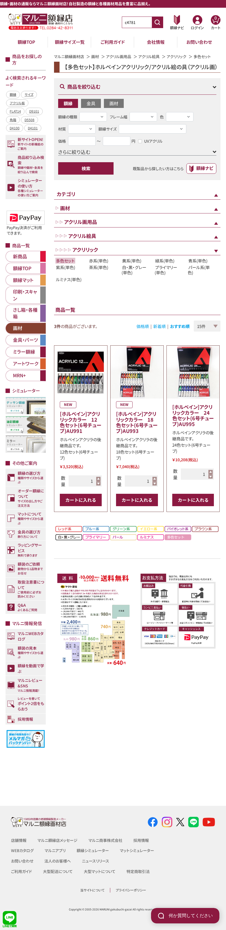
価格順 (142, 326)
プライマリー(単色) (166, 269)
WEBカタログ (22, 850)
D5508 (29, 119)
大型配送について (58, 871)
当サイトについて (92, 890)
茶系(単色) (98, 267)
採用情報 (141, 840)
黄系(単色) (131, 261)
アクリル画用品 (118, 56)
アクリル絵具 (149, 56)
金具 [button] (91, 103)
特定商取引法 (138, 871)
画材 (95, 56)
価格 (62, 141)
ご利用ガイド (113, 42)
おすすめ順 (180, 326)
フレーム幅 (118, 117)
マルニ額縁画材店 (69, 56)
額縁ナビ (204, 168)
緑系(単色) (164, 261)
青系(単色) (198, 261)
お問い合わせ (199, 42)
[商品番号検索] (157, 22)
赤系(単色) (98, 261)
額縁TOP (26, 42)
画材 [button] (113, 103)
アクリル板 (17, 103)
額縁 (13, 94)
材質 (62, 129)
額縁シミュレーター (93, 850)
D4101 (33, 128)
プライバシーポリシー (131, 890)
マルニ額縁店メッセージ (57, 840)
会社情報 (156, 42)
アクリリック (176, 56)
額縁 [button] (68, 103)
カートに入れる (80, 500)
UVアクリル (153, 141)
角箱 (13, 119)
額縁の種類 (67, 117)
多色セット (65, 261)
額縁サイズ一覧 (70, 42)
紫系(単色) (65, 267)
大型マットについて (99, 871)
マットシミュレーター (137, 850)
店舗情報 (18, 840)
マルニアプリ (55, 850)
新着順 (159, 326)
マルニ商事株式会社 (105, 840)
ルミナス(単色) (69, 279)
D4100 (15, 128)
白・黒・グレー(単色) (134, 269)
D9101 (34, 111)
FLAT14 (15, 111)
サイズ (29, 94)
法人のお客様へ (57, 861)
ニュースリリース (95, 861)
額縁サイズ (107, 129)
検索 (86, 168)
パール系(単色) (199, 269)
